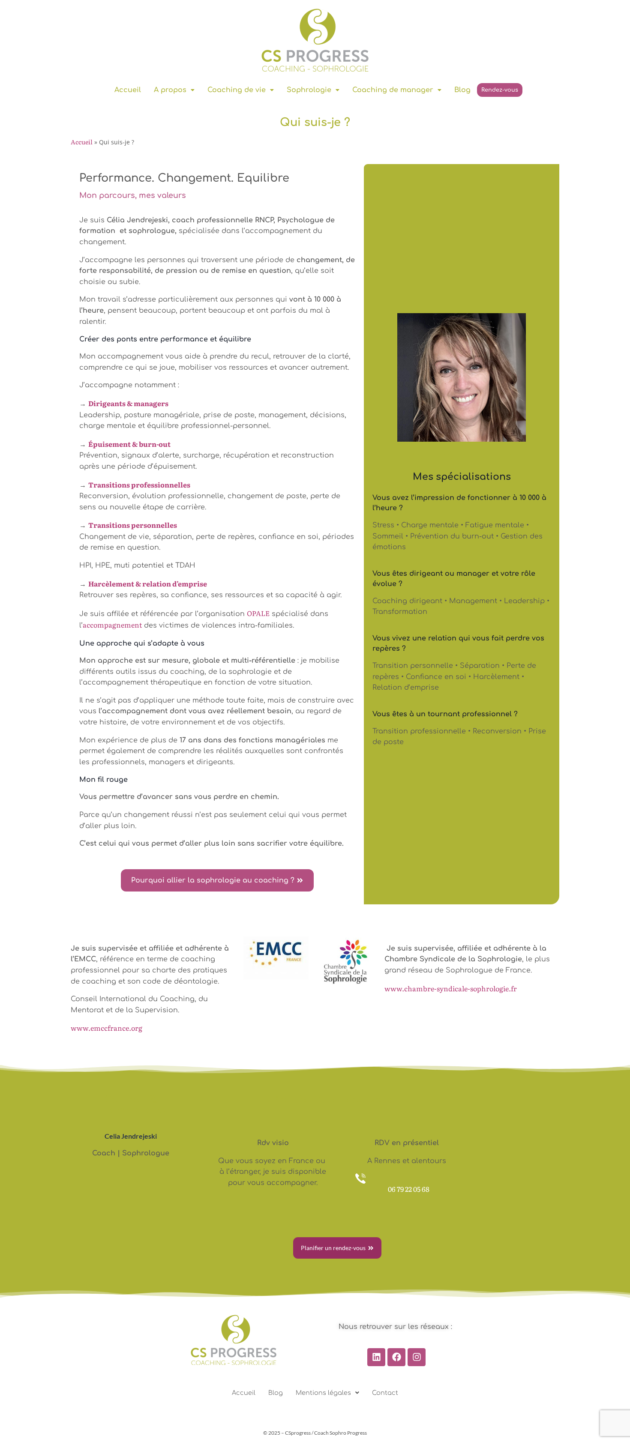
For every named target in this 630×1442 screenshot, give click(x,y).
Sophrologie (309, 90)
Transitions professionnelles (139, 484)
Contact (385, 1392)
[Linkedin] (376, 1357)
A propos (170, 90)
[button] (174, 90)
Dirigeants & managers (128, 403)
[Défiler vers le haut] (610, 1407)
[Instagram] (417, 1357)
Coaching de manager (392, 90)
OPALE (258, 613)
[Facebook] (396, 1357)
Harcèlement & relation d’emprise (147, 583)
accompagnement (112, 624)
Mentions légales (323, 1392)
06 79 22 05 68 (408, 1189)
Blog (462, 90)
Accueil (127, 90)
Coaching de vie (236, 90)
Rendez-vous (499, 90)
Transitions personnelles (132, 525)
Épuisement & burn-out (129, 444)
